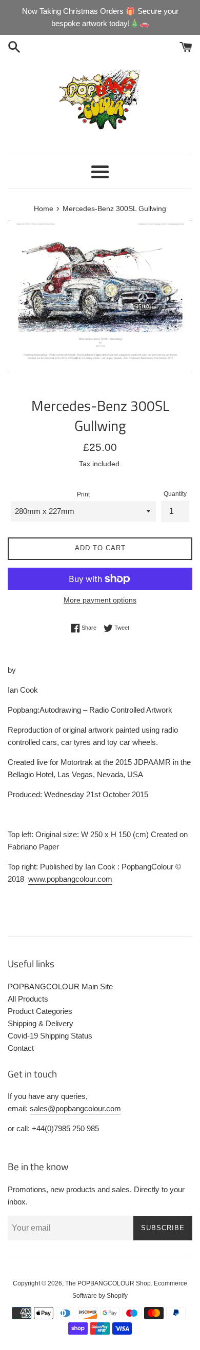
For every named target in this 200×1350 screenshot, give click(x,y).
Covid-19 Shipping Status (50, 1035)
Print (83, 494)
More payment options (100, 600)
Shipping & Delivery (40, 1023)
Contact (21, 1048)
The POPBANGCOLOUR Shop (108, 1283)
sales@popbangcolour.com (75, 1108)
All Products (28, 998)
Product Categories (40, 1011)
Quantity (175, 493)
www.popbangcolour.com (70, 879)
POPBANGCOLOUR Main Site (60, 986)
